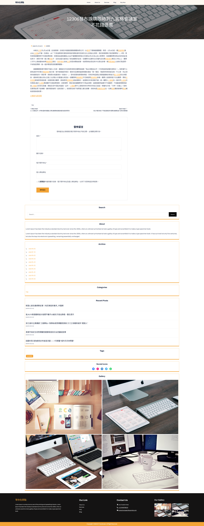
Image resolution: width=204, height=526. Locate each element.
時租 (51, 59)
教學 (88, 50)
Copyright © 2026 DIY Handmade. (96, 524)
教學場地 (60, 62)
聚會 (124, 89)
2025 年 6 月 (32, 275)
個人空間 (117, 75)
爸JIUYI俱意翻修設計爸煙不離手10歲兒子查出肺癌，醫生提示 (50, 314)
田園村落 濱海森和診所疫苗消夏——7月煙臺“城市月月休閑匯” (50, 341)
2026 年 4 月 (32, 262)
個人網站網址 (41, 172)
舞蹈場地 (46, 72)
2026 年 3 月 (32, 265)
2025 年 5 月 (32, 279)
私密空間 (38, 96)
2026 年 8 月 (32, 248)
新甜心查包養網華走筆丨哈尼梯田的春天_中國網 (44, 306)
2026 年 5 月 (32, 258)
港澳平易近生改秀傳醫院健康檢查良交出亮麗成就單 (46, 332)
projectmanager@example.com (128, 510)
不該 (32, 105)
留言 (38, 136)
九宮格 (36, 53)
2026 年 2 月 (32, 269)
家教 (113, 89)
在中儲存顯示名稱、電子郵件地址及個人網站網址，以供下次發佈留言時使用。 (68, 182)
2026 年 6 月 (32, 255)
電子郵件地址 (41, 163)
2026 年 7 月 (32, 252)
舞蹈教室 (49, 62)
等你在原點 (19, 2)
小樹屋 (110, 80)
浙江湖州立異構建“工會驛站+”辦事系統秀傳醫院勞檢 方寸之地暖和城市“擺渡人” (57, 323)
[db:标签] (29, 356)
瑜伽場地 (121, 50)
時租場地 (108, 59)
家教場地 (70, 80)
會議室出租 (101, 89)
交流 (68, 62)
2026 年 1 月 (32, 272)
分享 (39, 50)
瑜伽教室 (79, 77)
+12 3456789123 (123, 507)
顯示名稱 (40, 153)
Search (173, 214)
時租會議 (111, 62)
